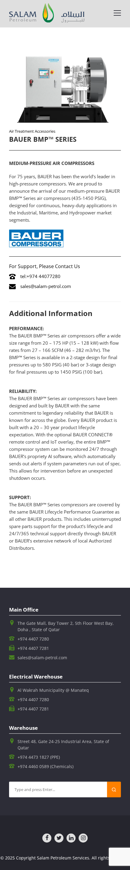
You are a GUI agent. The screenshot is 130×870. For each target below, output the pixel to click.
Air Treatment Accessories (32, 131)
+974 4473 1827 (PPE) (39, 757)
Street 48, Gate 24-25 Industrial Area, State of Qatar (63, 745)
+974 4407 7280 (33, 639)
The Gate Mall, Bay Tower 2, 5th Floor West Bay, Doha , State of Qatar (66, 626)
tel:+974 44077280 (40, 276)
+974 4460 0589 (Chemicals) (45, 766)
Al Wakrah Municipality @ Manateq (53, 690)
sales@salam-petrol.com (45, 286)
